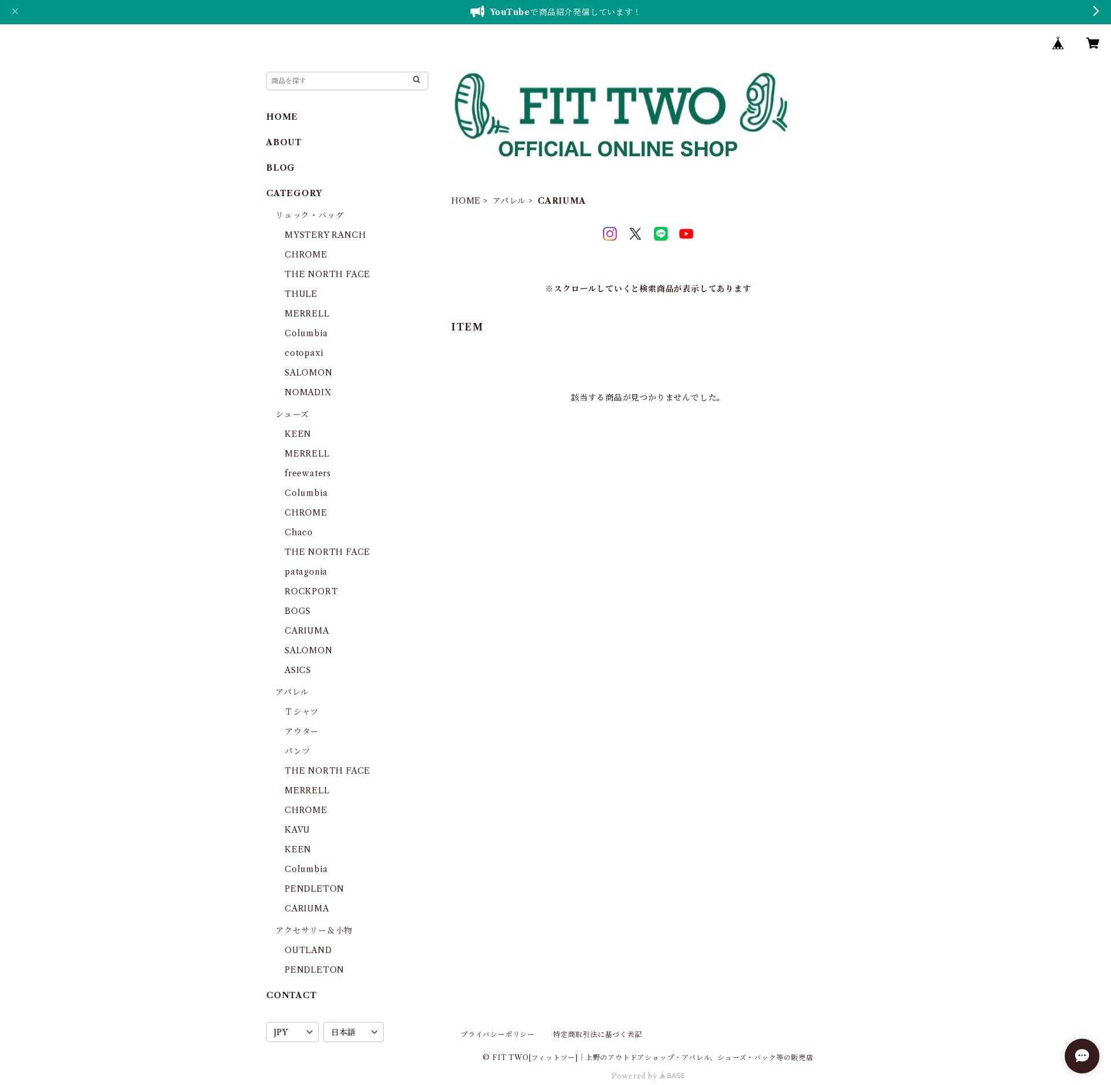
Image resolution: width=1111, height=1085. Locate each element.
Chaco (299, 532)
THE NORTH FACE (327, 274)
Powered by (636, 1076)
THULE (301, 294)
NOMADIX (308, 392)
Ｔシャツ (302, 712)
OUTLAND (308, 950)
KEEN (298, 434)
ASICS (298, 670)
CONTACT (291, 995)
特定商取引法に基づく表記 (597, 1034)
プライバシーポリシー (498, 1034)
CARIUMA (307, 631)
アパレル (509, 201)
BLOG (280, 168)
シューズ (292, 414)
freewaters (308, 473)
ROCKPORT (311, 591)
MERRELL (307, 313)
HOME (466, 201)
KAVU (297, 830)
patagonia (306, 572)
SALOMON (309, 372)
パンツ (297, 751)
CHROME (306, 254)
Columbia (306, 333)
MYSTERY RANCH (325, 235)
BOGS (298, 611)
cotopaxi (304, 353)
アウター (302, 731)
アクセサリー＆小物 (313, 930)
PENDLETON (314, 889)
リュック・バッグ (309, 215)
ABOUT (284, 142)
